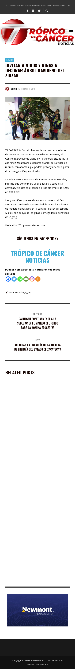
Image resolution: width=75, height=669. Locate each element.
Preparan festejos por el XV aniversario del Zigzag (36, 526)
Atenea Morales (16, 292)
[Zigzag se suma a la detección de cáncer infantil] (31, 458)
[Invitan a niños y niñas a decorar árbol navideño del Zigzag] (37, 118)
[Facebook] (27, 10)
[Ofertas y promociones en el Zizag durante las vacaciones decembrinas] (31, 408)
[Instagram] (33, 10)
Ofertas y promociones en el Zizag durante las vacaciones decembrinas (33, 431)
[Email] (26, 279)
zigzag (28, 292)
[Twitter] (39, 10)
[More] (37, 279)
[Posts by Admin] (7, 89)
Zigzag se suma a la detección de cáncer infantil (34, 479)
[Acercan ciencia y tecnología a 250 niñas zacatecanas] (31, 554)
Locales (9, 60)
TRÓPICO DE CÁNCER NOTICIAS (37, 256)
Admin (14, 89)
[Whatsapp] (20, 279)
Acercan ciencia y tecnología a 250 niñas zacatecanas (37, 581)
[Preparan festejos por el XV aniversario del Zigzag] (31, 504)
